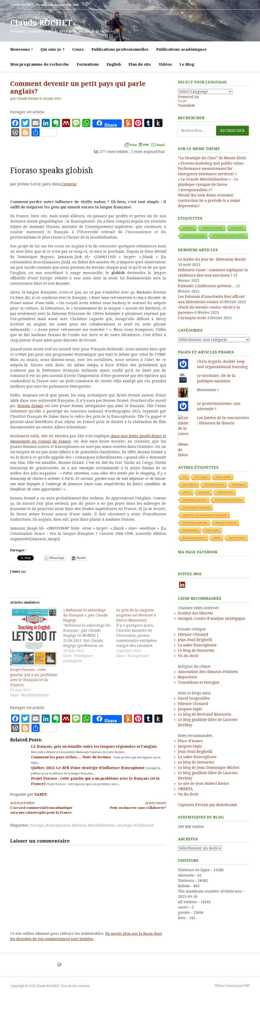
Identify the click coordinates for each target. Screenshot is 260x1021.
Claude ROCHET (41, 23)
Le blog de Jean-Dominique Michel (208, 767)
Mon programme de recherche (39, 64)
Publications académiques (181, 49)
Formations (88, 64)
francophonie (58, 825)
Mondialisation (101, 825)
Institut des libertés (195, 613)
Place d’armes (190, 741)
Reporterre (187, 677)
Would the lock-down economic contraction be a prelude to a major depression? (209, 200)
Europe (37, 825)
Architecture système (195, 522)
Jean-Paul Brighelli (195, 640)
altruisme (204, 492)
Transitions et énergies (198, 682)
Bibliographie (190, 530)
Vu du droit (188, 656)
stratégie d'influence (135, 825)
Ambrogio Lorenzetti (194, 499)
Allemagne (238, 484)
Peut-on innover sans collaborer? (138, 805)
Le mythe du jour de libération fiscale (212, 259)
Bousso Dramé (30, 406)
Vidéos (165, 64)
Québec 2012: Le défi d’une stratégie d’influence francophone (88, 768)
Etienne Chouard (193, 634)
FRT (247, 986)
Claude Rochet (28, 98)
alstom (186, 492)
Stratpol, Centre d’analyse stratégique (211, 618)
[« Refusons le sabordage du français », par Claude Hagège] (89, 635)
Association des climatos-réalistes (208, 672)
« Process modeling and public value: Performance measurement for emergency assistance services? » (211, 168)
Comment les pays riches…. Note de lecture (71, 757)
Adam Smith (223, 477)
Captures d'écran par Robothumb (207, 805)
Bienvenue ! (21, 49)
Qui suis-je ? (52, 49)
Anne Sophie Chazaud (196, 507)
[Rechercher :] (214, 131)
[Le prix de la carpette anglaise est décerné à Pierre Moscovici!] (142, 633)
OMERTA (185, 789)
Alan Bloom (189, 484)
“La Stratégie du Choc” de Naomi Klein (212, 158)
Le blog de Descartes (196, 650)
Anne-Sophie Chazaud (228, 499)
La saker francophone (197, 645)
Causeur (69, 184)
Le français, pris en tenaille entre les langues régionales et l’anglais (94, 746)
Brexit (217, 537)
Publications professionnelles (120, 49)
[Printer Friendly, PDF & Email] (144, 145)
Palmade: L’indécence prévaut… (206, 286)
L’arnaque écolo (192, 318)
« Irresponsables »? (195, 190)
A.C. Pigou (201, 477)
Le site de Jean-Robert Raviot (203, 783)
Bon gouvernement (194, 537)
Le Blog (187, 64)
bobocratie (212, 530)
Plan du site (139, 64)
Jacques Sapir (190, 709)
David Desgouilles (194, 698)
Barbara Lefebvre (226, 522)
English (114, 64)
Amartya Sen (225, 492)
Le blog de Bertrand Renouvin (204, 714)
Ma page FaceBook (198, 552)
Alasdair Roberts (214, 484)
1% (185, 477)
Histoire (79, 825)
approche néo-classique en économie (205, 515)
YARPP (40, 794)
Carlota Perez (237, 537)
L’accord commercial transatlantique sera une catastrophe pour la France (41, 808)
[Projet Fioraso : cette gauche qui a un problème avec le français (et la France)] (34, 637)
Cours (78, 49)
